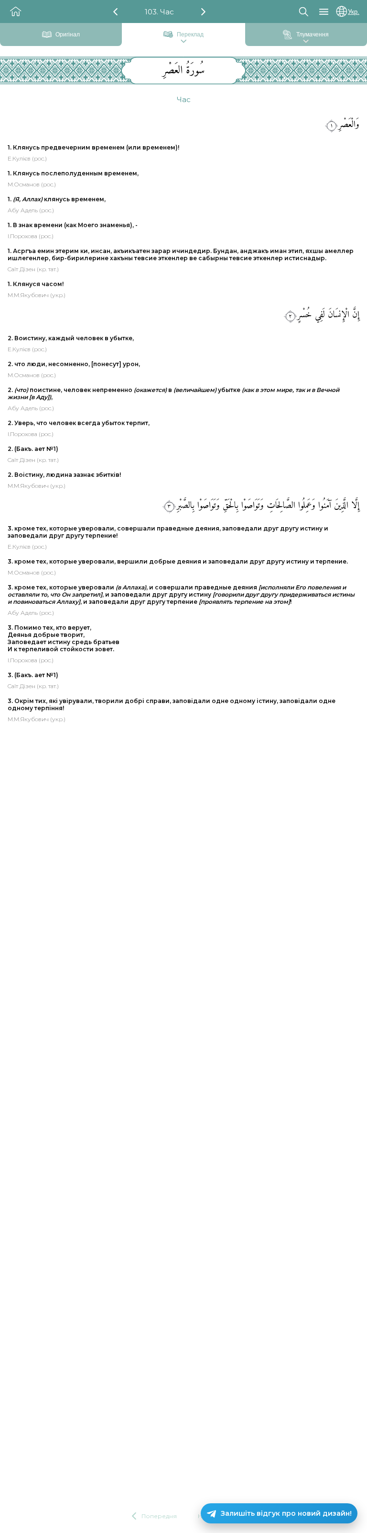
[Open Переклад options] (183, 42)
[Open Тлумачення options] (306, 42)
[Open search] (303, 11)
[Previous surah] (115, 11)
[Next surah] (203, 11)
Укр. (353, 11)
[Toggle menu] (324, 12)
